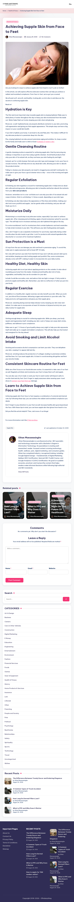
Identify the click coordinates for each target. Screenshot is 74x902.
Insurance (8, 692)
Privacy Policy (8, 839)
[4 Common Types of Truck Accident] (8, 790)
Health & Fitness (12, 21)
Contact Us (7, 836)
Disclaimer (6, 846)
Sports (7, 747)
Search (8, 593)
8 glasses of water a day (45, 142)
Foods (7, 667)
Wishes (7, 763)
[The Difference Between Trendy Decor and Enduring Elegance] (8, 781)
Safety (7, 738)
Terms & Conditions (10, 843)
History (7, 684)
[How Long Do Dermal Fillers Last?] (8, 800)
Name (8, 568)
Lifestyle (8, 701)
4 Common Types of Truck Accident (27, 789)
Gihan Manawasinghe (29, 437)
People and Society (12, 713)
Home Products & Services (14, 688)
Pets (6, 717)
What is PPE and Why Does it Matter (37, 509)
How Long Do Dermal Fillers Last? (11, 509)
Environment (9, 655)
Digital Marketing (11, 634)
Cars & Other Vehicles (13, 626)
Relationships (10, 734)
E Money (8, 638)
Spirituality (9, 742)
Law (6, 697)
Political (8, 722)
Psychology (9, 726)
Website (52, 568)
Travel (7, 755)
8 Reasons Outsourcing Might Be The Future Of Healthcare (58, 506)
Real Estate (9, 730)
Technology (9, 751)
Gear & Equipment (11, 676)
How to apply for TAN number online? (34, 873)
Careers (8, 622)
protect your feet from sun (21, 381)
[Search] (66, 599)
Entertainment (10, 651)
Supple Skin (10, 428)
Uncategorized (10, 759)
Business (8, 617)
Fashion (7, 659)
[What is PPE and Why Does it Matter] (8, 810)
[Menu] (70, 4)
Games (7, 672)
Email (30, 568)
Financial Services (11, 663)
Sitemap (6, 849)
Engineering (9, 647)
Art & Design (9, 613)
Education (8, 642)
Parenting (8, 709)
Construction (9, 630)
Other (7, 705)
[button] (23, 472)
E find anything (32, 420)
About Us (6, 833)
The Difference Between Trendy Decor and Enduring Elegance (37, 778)
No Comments (46, 37)
